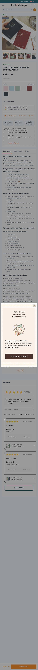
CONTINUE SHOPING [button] (19, 356)
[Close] (34, 305)
